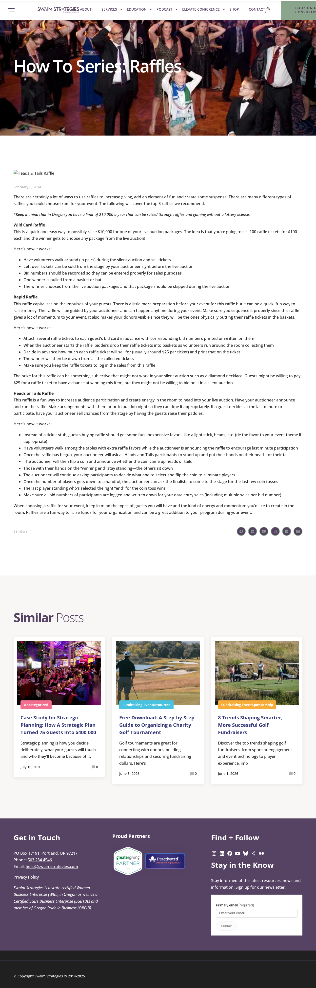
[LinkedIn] (222, 853)
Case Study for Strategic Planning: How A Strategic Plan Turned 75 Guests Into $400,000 (58, 725)
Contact (257, 9)
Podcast (164, 9)
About (86, 9)
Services (109, 9)
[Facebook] (230, 853)
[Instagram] (214, 853)
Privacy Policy (26, 877)
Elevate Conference (201, 9)
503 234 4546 (40, 860)
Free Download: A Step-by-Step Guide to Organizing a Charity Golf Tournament (157, 725)
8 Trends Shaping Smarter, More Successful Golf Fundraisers (250, 725)
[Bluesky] (246, 853)
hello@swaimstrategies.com (52, 866)
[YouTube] (238, 853)
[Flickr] (261, 853)
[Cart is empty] (268, 10)
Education (137, 9)
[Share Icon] (254, 853)
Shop (234, 9)
